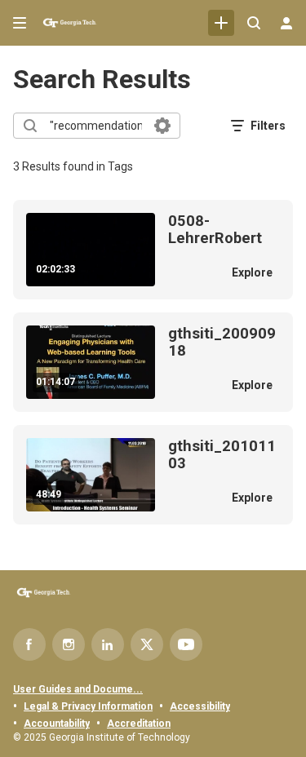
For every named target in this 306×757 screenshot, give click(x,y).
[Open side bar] (20, 23)
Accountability (57, 723)
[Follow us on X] (147, 644)
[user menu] (286, 23)
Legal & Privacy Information (88, 706)
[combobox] (96, 125)
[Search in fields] (162, 126)
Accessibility (200, 706)
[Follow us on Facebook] (29, 644)
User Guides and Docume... (78, 689)
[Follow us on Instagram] (68, 644)
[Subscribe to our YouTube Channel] (186, 644)
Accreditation (139, 723)
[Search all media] (254, 23)
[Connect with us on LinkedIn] (107, 644)
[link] (221, 23)
